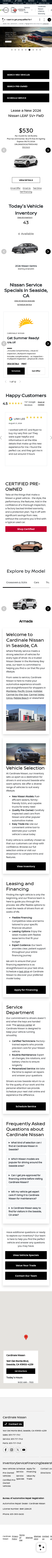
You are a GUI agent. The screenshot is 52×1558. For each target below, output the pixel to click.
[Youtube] (24, 1450)
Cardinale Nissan (7, 1537)
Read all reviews (41, 403)
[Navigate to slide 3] (18, 49)
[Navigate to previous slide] (2, 37)
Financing (34, 1463)
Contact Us (15, 1424)
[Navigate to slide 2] (15, 49)
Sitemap (29, 1537)
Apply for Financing (26, 989)
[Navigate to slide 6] (29, 50)
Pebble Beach (21, 698)
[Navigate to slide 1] (12, 49)
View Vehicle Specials (26, 1255)
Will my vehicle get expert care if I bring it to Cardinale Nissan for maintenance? (24, 1195)
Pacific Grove (25, 691)
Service (21, 1463)
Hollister (37, 691)
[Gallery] (26, 37)
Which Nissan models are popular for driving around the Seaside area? (25, 1162)
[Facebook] (6, 1450)
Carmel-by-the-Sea (17, 694)
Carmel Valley (36, 694)
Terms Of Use (22, 1537)
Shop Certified (26, 529)
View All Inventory (24, 217)
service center (24, 1025)
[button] (26, 1337)
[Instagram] (12, 1450)
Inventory (9, 1463)
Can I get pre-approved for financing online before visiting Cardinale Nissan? (26, 1179)
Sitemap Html (37, 1537)
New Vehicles (9, 1468)
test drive (24, 971)
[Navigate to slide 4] (22, 49)
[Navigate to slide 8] (36, 49)
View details (26, 180)
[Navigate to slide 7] (33, 49)
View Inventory (26, 866)
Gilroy (9, 698)
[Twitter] (18, 1450)
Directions (46, 1472)
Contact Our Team (26, 1275)
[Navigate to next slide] (50, 37)
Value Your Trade (26, 1265)
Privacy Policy (15, 1537)
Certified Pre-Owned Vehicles (9, 1483)
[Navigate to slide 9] (40, 49)
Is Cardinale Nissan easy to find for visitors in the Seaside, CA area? (25, 1211)
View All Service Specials (24, 301)
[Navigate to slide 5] (25, 49)
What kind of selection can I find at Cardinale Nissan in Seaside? (25, 1146)
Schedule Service (24, 304)
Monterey (11, 691)
